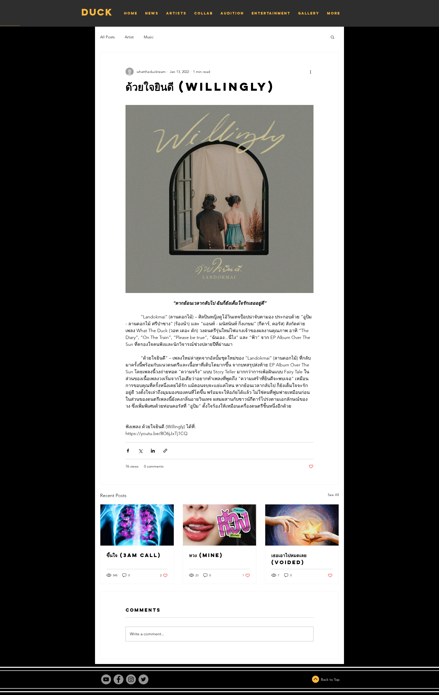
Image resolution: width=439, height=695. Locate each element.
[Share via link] (165, 450)
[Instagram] (131, 679)
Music (148, 37)
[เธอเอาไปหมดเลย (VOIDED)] (302, 525)
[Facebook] (118, 679)
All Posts (107, 37)
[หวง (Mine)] (219, 525)
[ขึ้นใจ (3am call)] (137, 525)
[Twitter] (143, 679)
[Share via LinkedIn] (152, 450)
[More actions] (310, 72)
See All (333, 494)
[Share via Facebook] (128, 450)
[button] (332, 37)
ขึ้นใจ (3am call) (133, 555)
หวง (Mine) (206, 555)
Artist (129, 37)
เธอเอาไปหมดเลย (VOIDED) (289, 558)
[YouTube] (106, 679)
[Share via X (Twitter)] (140, 450)
